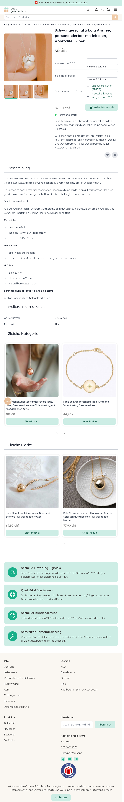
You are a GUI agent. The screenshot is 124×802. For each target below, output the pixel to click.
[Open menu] (115, 9)
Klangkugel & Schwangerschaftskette (92, 24)
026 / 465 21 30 (69, 747)
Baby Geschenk (12, 24)
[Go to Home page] (15, 9)
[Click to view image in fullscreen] (28, 57)
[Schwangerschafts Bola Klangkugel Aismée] (61, 50)
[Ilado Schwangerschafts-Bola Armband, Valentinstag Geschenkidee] (89, 370)
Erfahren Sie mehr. (102, 789)
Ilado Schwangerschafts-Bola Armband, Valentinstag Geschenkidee (86, 403)
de (88, 9)
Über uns (9, 666)
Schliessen (61, 797)
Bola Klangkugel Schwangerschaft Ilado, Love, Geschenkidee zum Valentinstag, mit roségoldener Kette (30, 405)
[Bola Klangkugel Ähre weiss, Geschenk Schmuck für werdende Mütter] (32, 482)
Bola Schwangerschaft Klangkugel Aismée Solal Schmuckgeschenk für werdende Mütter (88, 517)
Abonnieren (105, 724)
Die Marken (10, 740)
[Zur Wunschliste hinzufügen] (107, 155)
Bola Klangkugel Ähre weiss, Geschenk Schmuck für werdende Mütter (28, 515)
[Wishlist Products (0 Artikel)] (102, 9)
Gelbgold (34, 298)
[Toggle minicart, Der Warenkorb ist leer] (108, 9)
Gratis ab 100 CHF (77, 2)
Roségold (18, 298)
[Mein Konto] (96, 9)
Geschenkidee (31, 24)
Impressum (10, 701)
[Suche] (115, 17)
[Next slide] (64, 432)
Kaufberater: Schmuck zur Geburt (79, 689)
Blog (63, 683)
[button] (61, 50)
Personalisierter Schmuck (55, 24)
